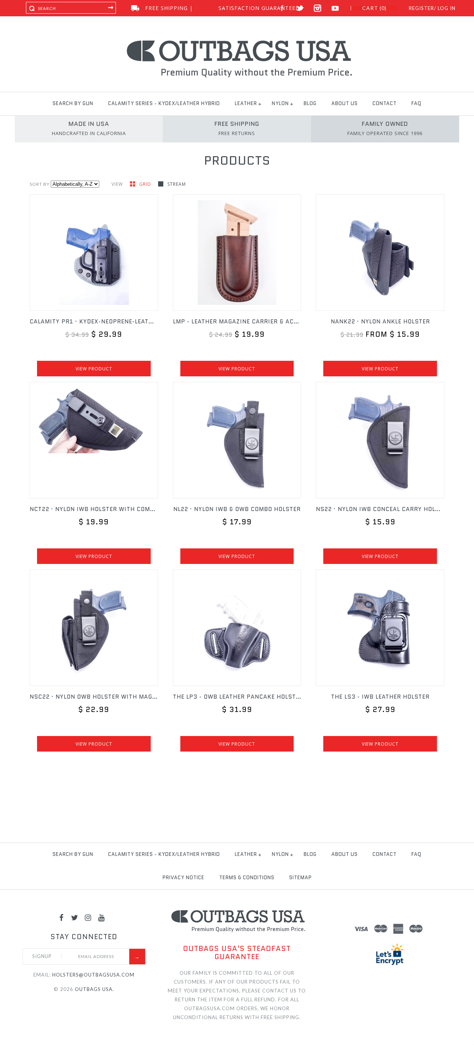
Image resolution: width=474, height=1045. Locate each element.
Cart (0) (374, 8)
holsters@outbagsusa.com (93, 975)
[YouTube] (101, 917)
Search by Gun (73, 103)
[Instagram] (88, 917)
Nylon (280, 103)
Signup (42, 956)
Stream (176, 184)
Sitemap (300, 877)
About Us (344, 103)
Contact (385, 103)
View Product (94, 369)
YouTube (335, 8)
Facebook (282, 8)
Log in (446, 8)
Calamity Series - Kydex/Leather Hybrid (164, 103)
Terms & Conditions (246, 877)
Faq (416, 103)
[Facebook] (61, 917)
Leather (246, 103)
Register (421, 8)
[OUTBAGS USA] (237, 41)
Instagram (317, 8)
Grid (146, 184)
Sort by (40, 184)
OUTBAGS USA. (94, 989)
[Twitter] (75, 917)
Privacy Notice (183, 877)
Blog (310, 103)
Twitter (300, 8)
